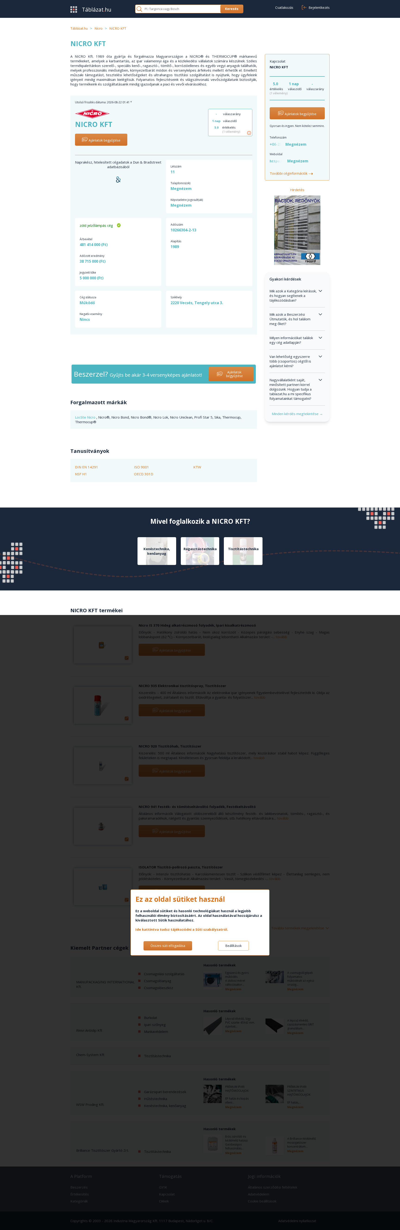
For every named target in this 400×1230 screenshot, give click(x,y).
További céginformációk (291, 173)
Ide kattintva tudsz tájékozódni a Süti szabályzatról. (181, 929)
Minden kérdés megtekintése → (297, 413)
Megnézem (181, 188)
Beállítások (233, 945)
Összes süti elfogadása (167, 945)
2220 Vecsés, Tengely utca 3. (197, 302)
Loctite (81, 417)
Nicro (91, 417)
